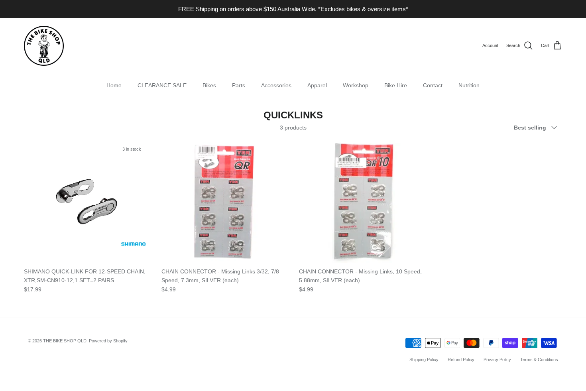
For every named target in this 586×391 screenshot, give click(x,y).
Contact (432, 85)
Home (114, 85)
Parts (238, 85)
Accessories (276, 85)
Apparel (317, 85)
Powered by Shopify (108, 340)
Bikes (209, 85)
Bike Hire (395, 85)
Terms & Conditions (539, 359)
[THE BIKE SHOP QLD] (44, 46)
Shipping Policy (424, 359)
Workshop (355, 85)
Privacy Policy (497, 359)
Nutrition (469, 85)
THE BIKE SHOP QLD (65, 340)
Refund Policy (461, 359)
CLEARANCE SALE (162, 85)
